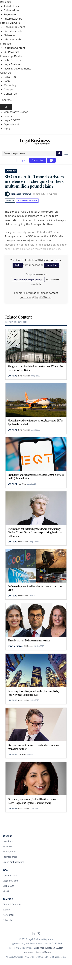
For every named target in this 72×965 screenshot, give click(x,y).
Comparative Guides (16, 111)
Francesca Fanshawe (21, 193)
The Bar (10, 200)
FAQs (7, 81)
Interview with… (13, 39)
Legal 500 (10, 77)
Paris (7, 128)
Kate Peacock (24, 376)
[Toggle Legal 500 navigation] (51, 160)
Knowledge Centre (11, 56)
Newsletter (8, 914)
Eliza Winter (23, 542)
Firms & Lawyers (10, 22)
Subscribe (37, 160)
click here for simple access (28, 279)
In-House (5, 43)
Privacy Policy (31, 957)
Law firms (11, 171)
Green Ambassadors (13, 862)
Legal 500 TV (12, 120)
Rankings (5, 2)
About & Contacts (12, 904)
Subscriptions (59, 957)
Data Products (12, 60)
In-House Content (14, 47)
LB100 (6, 891)
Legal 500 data (10, 880)
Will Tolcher (28, 646)
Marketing (10, 85)
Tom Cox (22, 484)
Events (8, 116)
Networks (9, 35)
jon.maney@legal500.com (36, 297)
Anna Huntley (23, 700)
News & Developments (17, 68)
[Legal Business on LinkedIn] (33, 934)
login (17, 265)
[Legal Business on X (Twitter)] (38, 934)
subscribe (51, 265)
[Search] (6, 107)
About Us (5, 72)
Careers (8, 89)
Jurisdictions (11, 6)
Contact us (10, 93)
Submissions (11, 10)
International (9, 851)
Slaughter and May (27, 200)
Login (22, 160)
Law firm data (10, 875)
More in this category (16, 321)
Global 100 (8, 885)
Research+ (10, 14)
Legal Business (13, 64)
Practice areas (15, 646)
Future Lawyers (13, 18)
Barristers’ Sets (13, 31)
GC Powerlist (11, 52)
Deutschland (11, 124)
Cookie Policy (45, 957)
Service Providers (14, 26)
